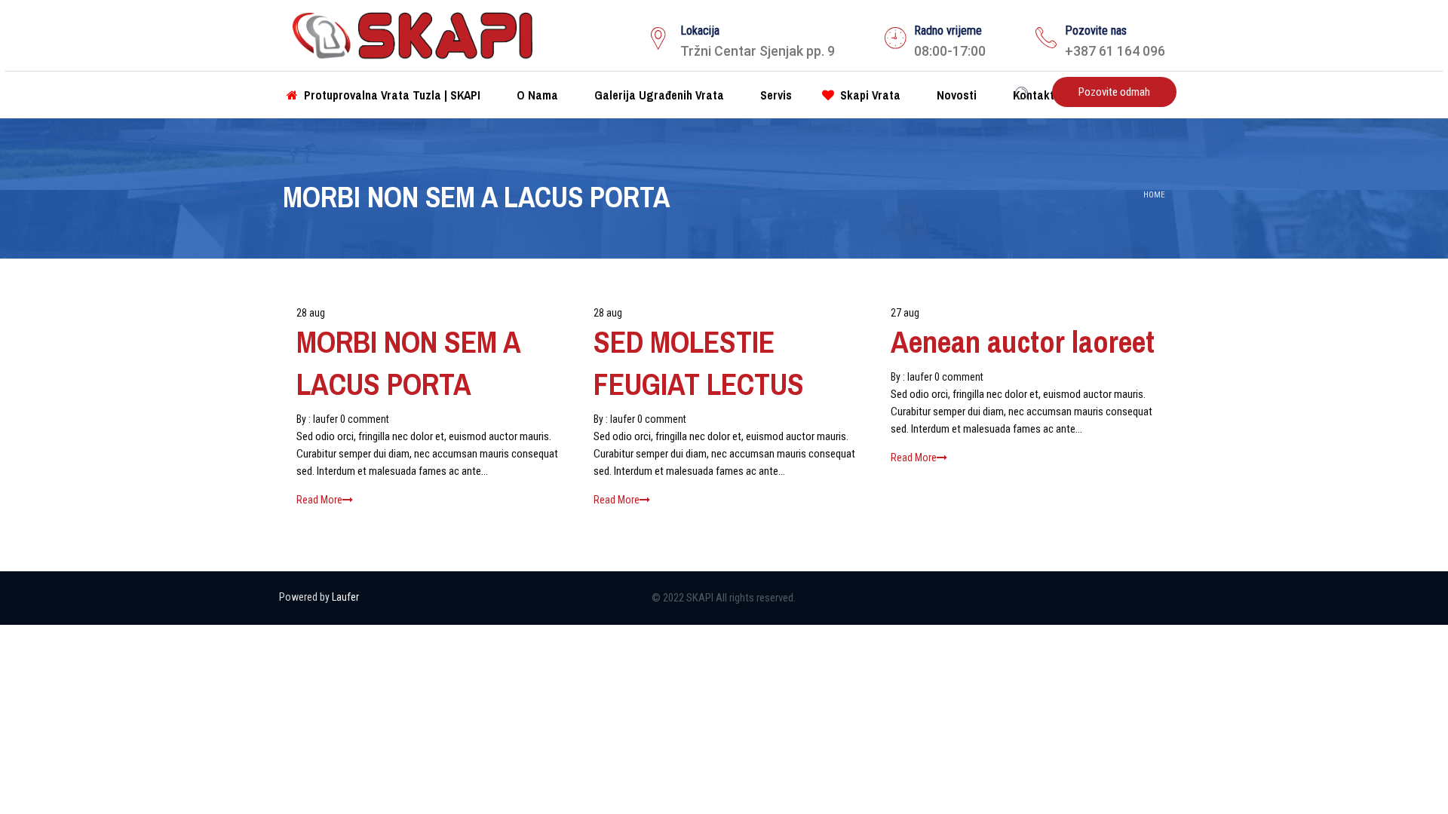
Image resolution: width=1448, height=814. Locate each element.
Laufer (345, 597)
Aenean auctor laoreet (1023, 342)
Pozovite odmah (1114, 92)
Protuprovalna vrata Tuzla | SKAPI (390, 95)
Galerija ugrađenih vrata (657, 95)
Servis (774, 95)
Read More (319, 500)
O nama (536, 95)
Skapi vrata (868, 95)
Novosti (955, 95)
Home (1154, 195)
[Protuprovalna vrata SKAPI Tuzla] (412, 33)
